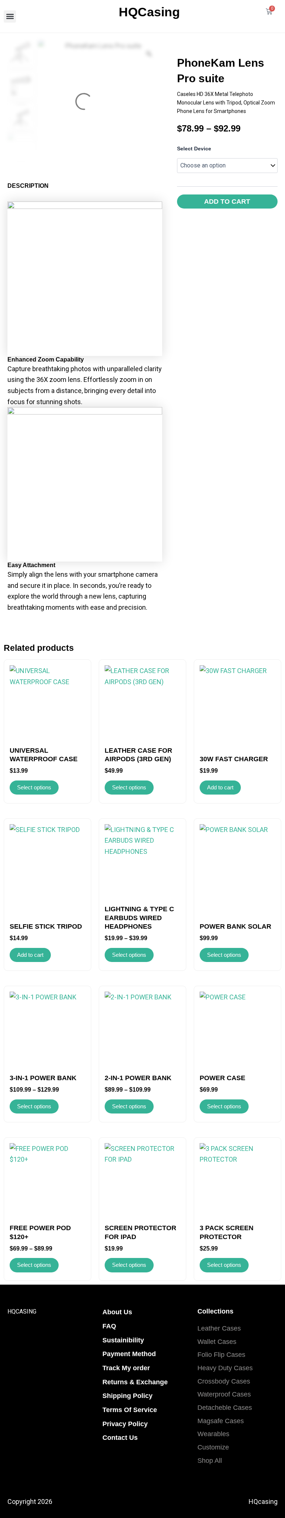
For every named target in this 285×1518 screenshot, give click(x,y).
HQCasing (149, 12)
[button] (10, 16)
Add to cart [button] (220, 787)
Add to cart (227, 201)
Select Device (194, 149)
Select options (34, 787)
